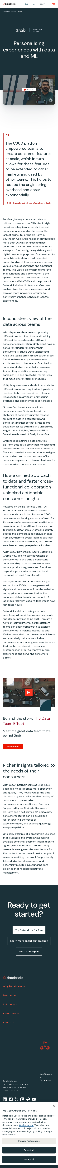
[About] (13, 1023)
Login (42, 4)
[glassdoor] (28, 1099)
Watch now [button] (13, 746)
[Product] (15, 995)
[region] (29, 1133)
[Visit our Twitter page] (16, 1099)
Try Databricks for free (29, 930)
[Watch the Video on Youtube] (34, 1099)
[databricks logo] (13, 978)
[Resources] (18, 1014)
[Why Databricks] (24, 986)
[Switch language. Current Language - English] (27, 4)
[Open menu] (53, 3)
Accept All (29, 1159)
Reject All (29, 1150)
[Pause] (51, 100)
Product (8, 995)
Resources (9, 1013)
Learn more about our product (29, 941)
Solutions (9, 1004)
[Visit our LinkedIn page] (5, 1099)
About (7, 1022)
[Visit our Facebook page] (11, 1099)
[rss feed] (22, 1099)
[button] (34, 4)
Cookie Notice (26, 1125)
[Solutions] (17, 1004)
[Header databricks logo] (9, 4)
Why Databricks (12, 986)
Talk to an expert (29, 951)
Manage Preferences (28, 1141)
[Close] (53, 1105)
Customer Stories (9, 11)
